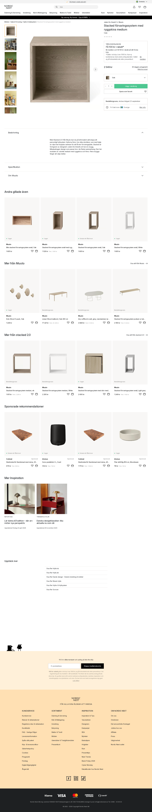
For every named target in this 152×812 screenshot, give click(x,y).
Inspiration (143, 13)
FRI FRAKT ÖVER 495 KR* (77, 1)
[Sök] (57, 7)
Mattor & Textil (65, 13)
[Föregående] (24, 69)
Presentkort (56, 744)
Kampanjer (132, 13)
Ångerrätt (25, 769)
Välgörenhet (115, 740)
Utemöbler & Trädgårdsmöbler (63, 740)
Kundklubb (26, 728)
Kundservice (26, 716)
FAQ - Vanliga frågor (29, 732)
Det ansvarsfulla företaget (120, 724)
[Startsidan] (8, 7)
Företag (25, 761)
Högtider (85, 744)
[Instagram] (76, 778)
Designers (85, 724)
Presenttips (86, 753)
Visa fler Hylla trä (52, 568)
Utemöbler (86, 13)
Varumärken (121, 13)
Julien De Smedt (110, 22)
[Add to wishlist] (32, 251)
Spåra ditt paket (28, 740)
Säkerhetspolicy (28, 749)
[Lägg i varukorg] (36, 251)
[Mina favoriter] (139, 7)
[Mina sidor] (134, 7)
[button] (108, 36)
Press (113, 736)
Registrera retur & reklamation (33, 724)
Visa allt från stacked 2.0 (135, 335)
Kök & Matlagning (40, 13)
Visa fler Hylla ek (52, 573)
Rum (103, 13)
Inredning (26, 13)
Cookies (25, 753)
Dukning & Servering (12, 13)
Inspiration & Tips (88, 716)
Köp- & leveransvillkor (30, 744)
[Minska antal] (105, 86)
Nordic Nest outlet (117, 744)
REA (83, 732)
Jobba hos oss (116, 728)
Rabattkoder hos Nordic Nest (92, 769)
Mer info (143, 107)
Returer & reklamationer (30, 720)
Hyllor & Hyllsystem (29, 22)
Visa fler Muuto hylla (53, 581)
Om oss (113, 716)
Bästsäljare (86, 740)
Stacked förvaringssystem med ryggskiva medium (54, 22)
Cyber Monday (87, 765)
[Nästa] (95, 69)
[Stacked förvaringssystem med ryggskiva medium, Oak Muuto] (59, 69)
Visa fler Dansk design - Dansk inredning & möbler (64, 577)
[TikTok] (83, 778)
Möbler (76, 13)
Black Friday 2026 (88, 761)
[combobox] (142, 1)
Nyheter (110, 13)
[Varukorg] (145, 7)
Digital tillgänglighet (29, 765)
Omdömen (115, 720)
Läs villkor (76, 680)
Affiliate (113, 732)
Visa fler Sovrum (52, 589)
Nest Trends (86, 757)
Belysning (53, 13)
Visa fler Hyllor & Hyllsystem (56, 585)
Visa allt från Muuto (137, 263)
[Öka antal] (111, 86)
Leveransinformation (29, 736)
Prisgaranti (26, 757)
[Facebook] (68, 778)
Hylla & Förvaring (16, 22)
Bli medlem (143, 58)
